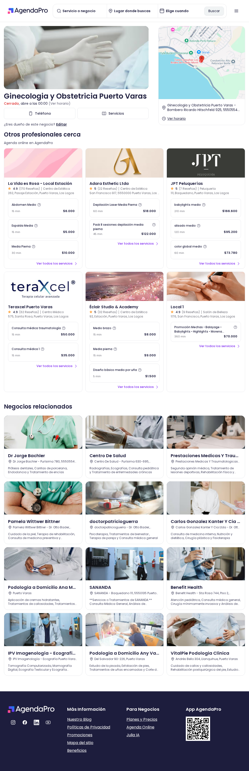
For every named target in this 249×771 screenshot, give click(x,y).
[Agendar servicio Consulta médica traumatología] (43, 331)
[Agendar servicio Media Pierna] (43, 249)
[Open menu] (236, 11)
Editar (61, 124)
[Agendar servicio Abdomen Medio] (43, 208)
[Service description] (39, 205)
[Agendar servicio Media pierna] (125, 352)
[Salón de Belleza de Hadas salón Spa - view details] (206, 286)
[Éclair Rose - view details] (125, 286)
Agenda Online (140, 727)
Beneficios (77, 750)
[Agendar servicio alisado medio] (206, 229)
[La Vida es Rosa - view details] (43, 163)
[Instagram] (13, 722)
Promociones (79, 735)
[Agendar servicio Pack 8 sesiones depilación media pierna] (125, 229)
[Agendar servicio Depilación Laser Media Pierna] (125, 208)
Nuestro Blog (79, 719)
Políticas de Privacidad (88, 727)
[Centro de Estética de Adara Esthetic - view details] (125, 163)
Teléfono (43, 113)
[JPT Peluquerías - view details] (206, 163)
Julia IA (133, 735)
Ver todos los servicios (54, 263)
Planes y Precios (141, 719)
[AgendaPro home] (28, 11)
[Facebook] (24, 722)
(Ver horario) (60, 103)
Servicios (116, 113)
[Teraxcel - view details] (43, 286)
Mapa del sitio (80, 742)
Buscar (214, 11)
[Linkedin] (36, 722)
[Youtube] (48, 722)
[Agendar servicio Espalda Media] (43, 229)
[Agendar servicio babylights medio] (206, 208)
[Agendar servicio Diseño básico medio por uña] (125, 373)
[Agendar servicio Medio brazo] (125, 331)
